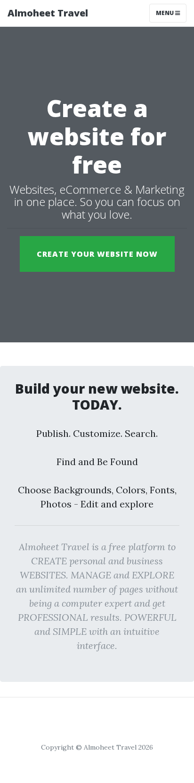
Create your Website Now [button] (97, 254)
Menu (165, 13)
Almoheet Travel (48, 13)
